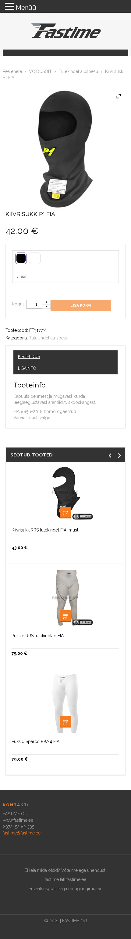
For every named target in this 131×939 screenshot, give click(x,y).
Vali (65, 616)
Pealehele (12, 71)
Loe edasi (65, 512)
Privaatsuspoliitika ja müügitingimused (66, 888)
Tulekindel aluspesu (78, 71)
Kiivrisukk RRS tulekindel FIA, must (45, 530)
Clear (21, 276)
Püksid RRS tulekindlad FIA (38, 635)
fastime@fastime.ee (22, 833)
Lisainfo (27, 368)
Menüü (26, 7)
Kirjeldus (29, 356)
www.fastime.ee (18, 820)
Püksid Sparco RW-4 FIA (35, 741)
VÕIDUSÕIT (40, 71)
